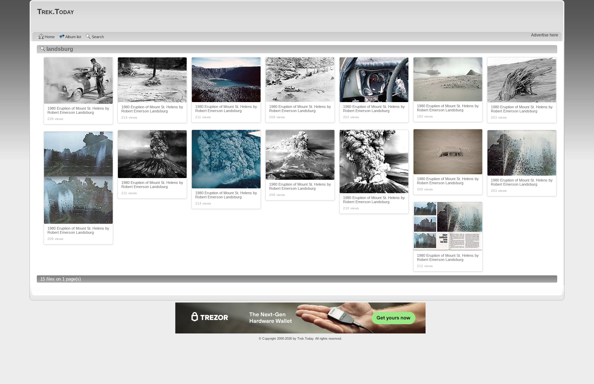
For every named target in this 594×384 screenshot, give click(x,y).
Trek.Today (305, 338)
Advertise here (544, 35)
